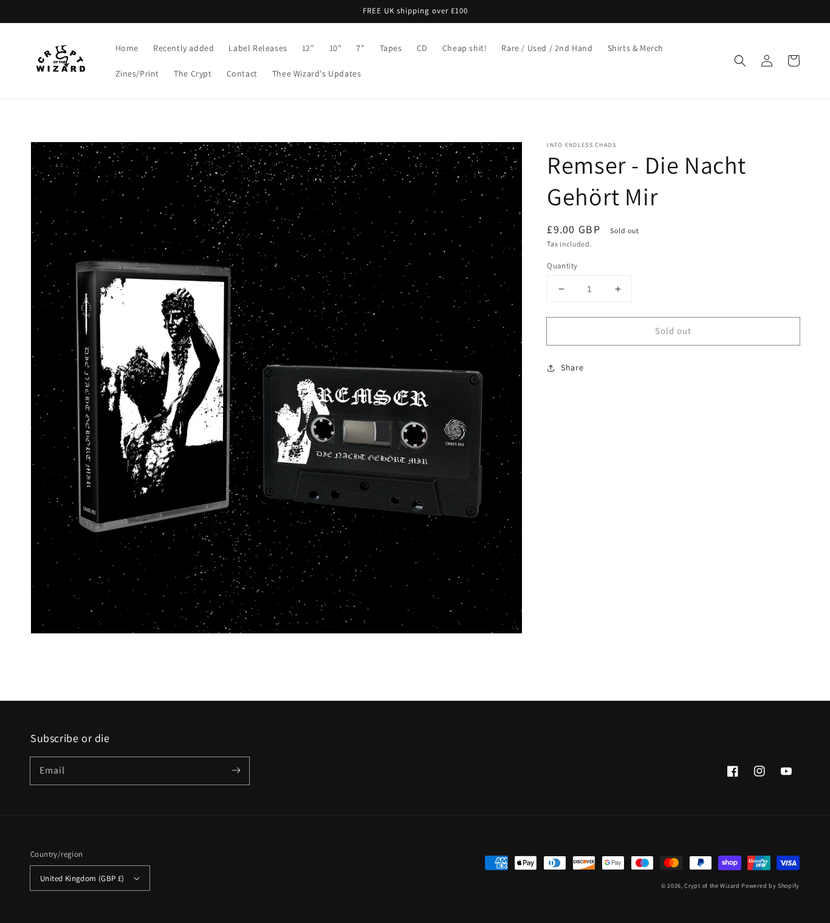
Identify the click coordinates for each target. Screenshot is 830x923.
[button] (740, 60)
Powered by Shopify (770, 886)
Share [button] (572, 367)
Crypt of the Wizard (711, 886)
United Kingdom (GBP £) (82, 878)
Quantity (562, 266)
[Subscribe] (235, 770)
